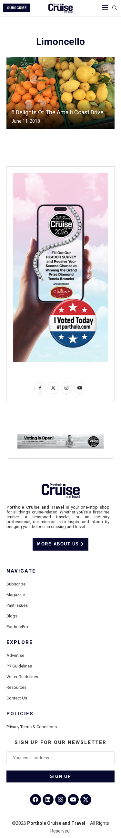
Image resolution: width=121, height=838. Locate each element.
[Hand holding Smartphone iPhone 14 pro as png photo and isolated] (60, 175)
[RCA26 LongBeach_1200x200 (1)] (60, 437)
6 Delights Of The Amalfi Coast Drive (57, 112)
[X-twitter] (85, 799)
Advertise (15, 655)
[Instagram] (60, 799)
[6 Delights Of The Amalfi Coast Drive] (60, 93)
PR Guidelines (19, 666)
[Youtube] (73, 799)
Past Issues (17, 605)
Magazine (15, 595)
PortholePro (17, 627)
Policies (20, 713)
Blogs (11, 616)
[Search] (114, 8)
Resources (16, 687)
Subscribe (15, 584)
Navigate (21, 571)
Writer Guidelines (22, 677)
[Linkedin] (48, 799)
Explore (19, 642)
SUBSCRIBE (16, 8)
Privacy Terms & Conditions (31, 727)
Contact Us (16, 698)
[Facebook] (35, 799)
